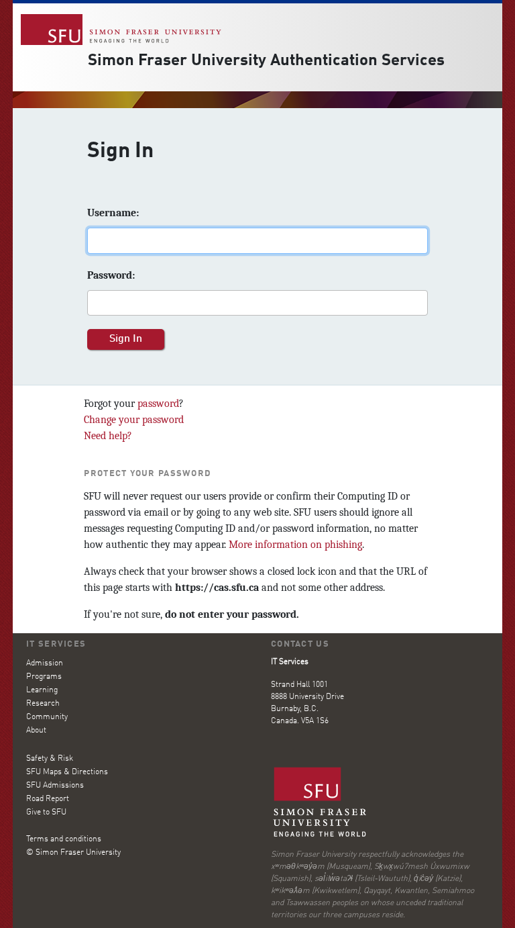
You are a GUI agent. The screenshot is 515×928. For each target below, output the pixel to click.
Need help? (108, 436)
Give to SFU (46, 812)
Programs (44, 677)
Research (43, 704)
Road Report (47, 799)
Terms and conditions (63, 839)
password (158, 404)
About (36, 731)
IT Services (56, 644)
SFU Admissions (55, 786)
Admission (44, 663)
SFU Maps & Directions (67, 772)
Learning (42, 690)
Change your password (134, 420)
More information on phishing (295, 545)
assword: (111, 275)
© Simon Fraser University (73, 853)
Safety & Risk (49, 759)
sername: (113, 213)
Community (47, 717)
